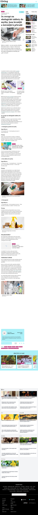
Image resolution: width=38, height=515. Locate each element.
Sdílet (21, 12)
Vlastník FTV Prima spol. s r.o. (5, 510)
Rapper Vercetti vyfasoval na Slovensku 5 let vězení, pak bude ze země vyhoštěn (28, 449)
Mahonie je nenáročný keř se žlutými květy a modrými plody (9, 467)
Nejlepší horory (17, 486)
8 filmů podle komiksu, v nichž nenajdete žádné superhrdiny (9, 449)
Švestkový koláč (26, 491)
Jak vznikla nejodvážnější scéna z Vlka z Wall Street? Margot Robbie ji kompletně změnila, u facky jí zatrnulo (10, 454)
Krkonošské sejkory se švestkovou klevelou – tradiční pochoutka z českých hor (27, 426)
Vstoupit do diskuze (7, 343)
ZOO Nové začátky (13, 488)
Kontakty (12, 503)
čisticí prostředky (10, 96)
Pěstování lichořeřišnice (24, 489)
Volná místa (4, 500)
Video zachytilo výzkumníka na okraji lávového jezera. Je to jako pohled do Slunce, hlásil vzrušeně (10, 431)
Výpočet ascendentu (32, 489)
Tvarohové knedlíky (12, 491)
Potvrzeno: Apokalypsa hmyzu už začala (8, 420)
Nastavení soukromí (13, 511)
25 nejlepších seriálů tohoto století (7, 443)
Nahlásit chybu (4, 511)
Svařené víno (4, 489)
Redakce (12, 509)
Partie (31, 486)
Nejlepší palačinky (19, 491)
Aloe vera (17, 489)
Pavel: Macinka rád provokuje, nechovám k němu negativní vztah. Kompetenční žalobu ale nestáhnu (10, 398)
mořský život (3, 103)
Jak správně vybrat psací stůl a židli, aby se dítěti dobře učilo (9, 477)
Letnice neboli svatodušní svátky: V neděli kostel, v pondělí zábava (23, 366)
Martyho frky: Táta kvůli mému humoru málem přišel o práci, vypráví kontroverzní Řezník (28, 444)
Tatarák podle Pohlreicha (11, 489)
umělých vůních (4, 105)
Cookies (3, 507)
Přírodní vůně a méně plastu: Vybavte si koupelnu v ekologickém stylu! (8, 92)
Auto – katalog (19, 488)
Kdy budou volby (7, 488)
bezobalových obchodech (6, 124)
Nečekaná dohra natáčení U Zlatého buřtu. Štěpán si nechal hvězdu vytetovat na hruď (28, 407)
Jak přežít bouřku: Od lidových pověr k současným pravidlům (34, 42)
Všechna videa (34, 11)
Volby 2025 (32, 488)
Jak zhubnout (5, 486)
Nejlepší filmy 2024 (11, 486)
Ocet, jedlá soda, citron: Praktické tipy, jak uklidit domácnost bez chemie (17, 146)
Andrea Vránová (4, 14)
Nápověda (12, 507)
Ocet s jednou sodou (17, 270)
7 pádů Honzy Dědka (26, 488)
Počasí (34, 486)
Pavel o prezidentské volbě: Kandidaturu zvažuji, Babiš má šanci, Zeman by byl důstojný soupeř (9, 407)
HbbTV (3, 503)
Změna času (27, 486)
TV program (23, 486)
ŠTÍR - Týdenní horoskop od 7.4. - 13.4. (34, 32)
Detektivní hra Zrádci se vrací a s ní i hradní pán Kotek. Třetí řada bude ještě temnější (27, 398)
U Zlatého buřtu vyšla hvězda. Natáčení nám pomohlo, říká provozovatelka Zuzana (27, 403)
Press (11, 500)
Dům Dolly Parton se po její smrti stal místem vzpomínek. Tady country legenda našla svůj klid (12, 6)
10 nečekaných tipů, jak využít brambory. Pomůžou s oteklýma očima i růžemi (10, 472)
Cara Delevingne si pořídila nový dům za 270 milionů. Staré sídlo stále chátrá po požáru (30, 6)
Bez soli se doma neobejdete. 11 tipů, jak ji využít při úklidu (17, 246)
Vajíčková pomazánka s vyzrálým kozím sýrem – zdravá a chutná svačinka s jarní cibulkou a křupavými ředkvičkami (27, 431)
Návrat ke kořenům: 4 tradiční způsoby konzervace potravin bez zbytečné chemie (28, 421)
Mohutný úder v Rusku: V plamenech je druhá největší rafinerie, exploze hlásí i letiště (9, 403)
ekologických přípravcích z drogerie (7, 111)
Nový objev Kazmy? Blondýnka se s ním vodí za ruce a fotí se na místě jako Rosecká (28, 454)
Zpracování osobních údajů (13, 505)
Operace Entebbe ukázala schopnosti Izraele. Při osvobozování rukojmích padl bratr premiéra (9, 426)
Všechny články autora (19, 333)
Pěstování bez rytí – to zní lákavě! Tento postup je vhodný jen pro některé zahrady (7, 366)
